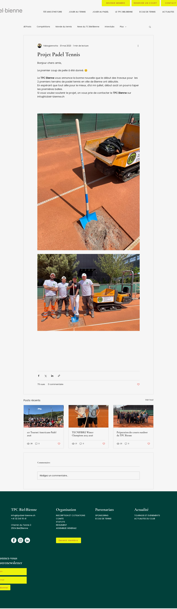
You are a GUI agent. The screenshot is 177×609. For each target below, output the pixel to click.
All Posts (27, 26)
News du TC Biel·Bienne (88, 26)
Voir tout (149, 399)
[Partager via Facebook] (38, 375)
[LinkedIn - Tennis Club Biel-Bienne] (27, 540)
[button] (116, 3)
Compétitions (43, 26)
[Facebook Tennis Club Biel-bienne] (13, 540)
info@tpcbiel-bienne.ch (23, 515)
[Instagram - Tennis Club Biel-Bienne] (20, 540)
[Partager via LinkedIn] (52, 375)
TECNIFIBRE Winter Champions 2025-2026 (82, 434)
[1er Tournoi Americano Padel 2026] (44, 416)
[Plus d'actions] (138, 45)
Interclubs (109, 26)
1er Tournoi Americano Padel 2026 (41, 434)
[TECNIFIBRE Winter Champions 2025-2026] (89, 416)
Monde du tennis (64, 26)
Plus (122, 26)
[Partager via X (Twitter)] (45, 375)
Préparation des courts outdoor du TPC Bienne (132, 434)
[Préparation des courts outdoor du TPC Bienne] (133, 416)
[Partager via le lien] (59, 375)
